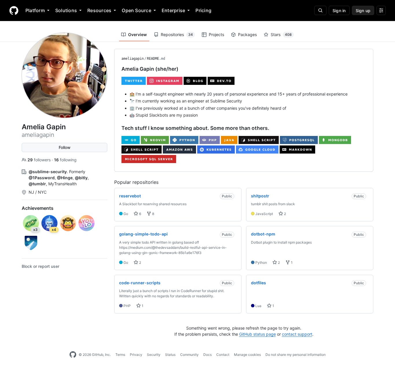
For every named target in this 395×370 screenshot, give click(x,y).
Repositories (177, 34)
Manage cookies (247, 354)
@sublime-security (48, 171)
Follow (65, 147)
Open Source (136, 10)
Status (170, 354)
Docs (207, 354)
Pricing (203, 10)
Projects (216, 34)
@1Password (42, 177)
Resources (99, 10)
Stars (281, 34)
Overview (137, 34)
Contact (222, 354)
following (65, 159)
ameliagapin (132, 59)
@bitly (81, 177)
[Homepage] (14, 10)
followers (39, 159)
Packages (247, 34)
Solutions (66, 10)
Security (153, 354)
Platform (35, 10)
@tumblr (37, 183)
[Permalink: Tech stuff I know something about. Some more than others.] (117, 128)
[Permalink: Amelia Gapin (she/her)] (117, 69)
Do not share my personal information (295, 354)
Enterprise (173, 10)
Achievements (37, 208)
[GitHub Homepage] (72, 354)
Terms (120, 354)
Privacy (136, 354)
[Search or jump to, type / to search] (320, 10)
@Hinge (65, 177)
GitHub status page (257, 334)
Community (189, 354)
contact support (297, 334)
